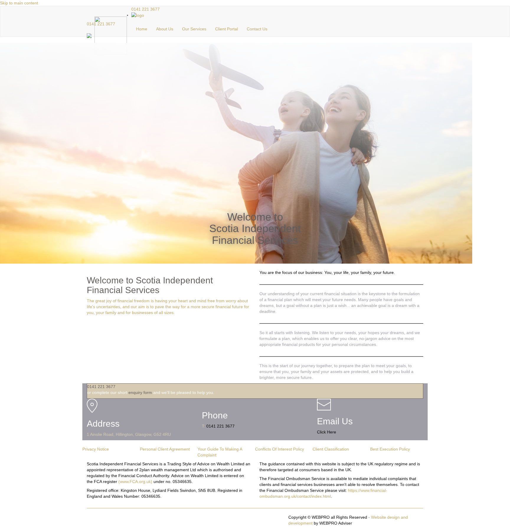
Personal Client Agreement (165, 449)
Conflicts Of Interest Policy (279, 449)
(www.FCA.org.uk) (135, 481)
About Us (164, 29)
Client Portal (226, 29)
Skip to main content (19, 3)
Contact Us (257, 29)
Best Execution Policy (390, 449)
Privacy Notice (95, 449)
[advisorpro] (137, 15)
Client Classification (331, 449)
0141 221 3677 (101, 24)
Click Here (326, 432)
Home (141, 29)
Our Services (194, 29)
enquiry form (140, 392)
